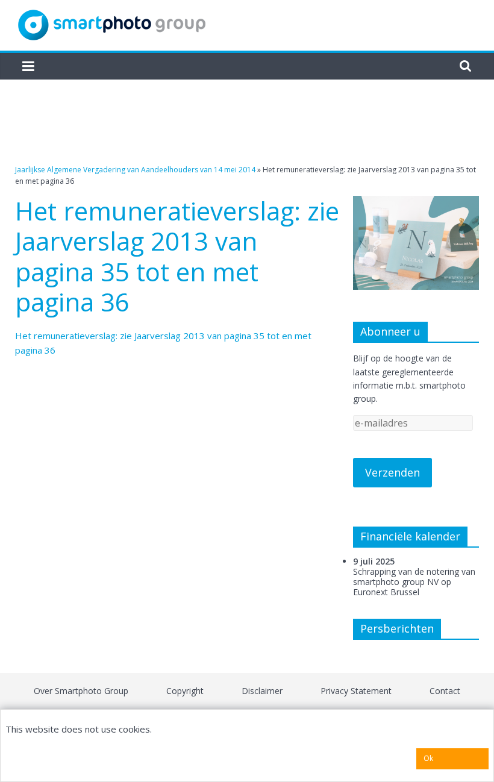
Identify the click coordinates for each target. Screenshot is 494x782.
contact (445, 690)
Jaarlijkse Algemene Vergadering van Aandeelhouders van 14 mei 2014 (135, 169)
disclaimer (262, 690)
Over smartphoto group (81, 690)
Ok (428, 758)
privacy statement (356, 690)
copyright (185, 690)
